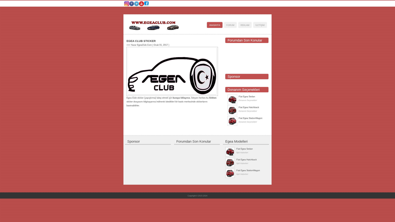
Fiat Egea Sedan (247, 96)
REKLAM (245, 25)
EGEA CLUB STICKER (141, 41)
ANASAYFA (214, 25)
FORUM (230, 25)
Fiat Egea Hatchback (249, 107)
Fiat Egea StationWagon (250, 118)
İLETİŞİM (260, 25)
